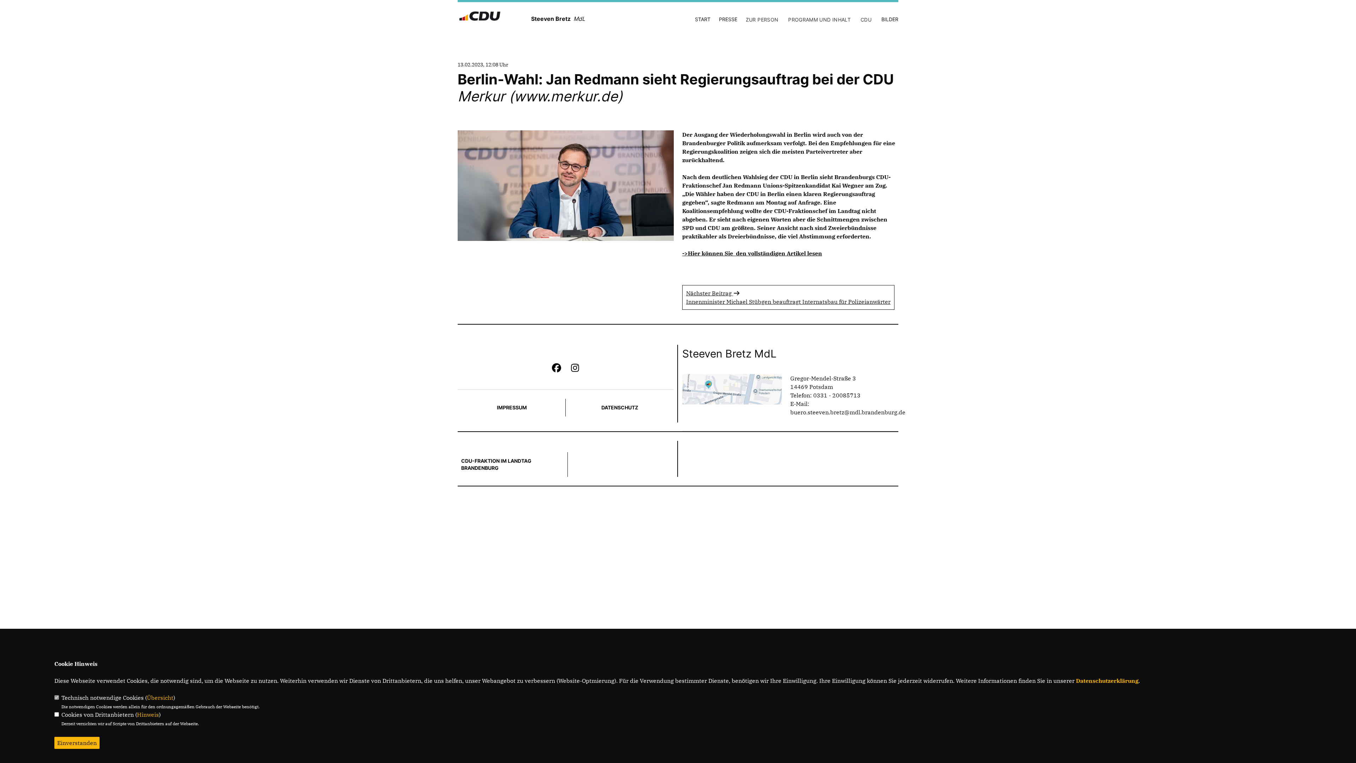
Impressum (512, 407)
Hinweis (148, 714)
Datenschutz (619, 407)
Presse (728, 19)
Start (702, 19)
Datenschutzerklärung (1107, 680)
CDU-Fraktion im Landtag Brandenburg (496, 464)
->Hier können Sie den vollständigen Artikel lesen (752, 253)
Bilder (889, 19)
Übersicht (160, 697)
